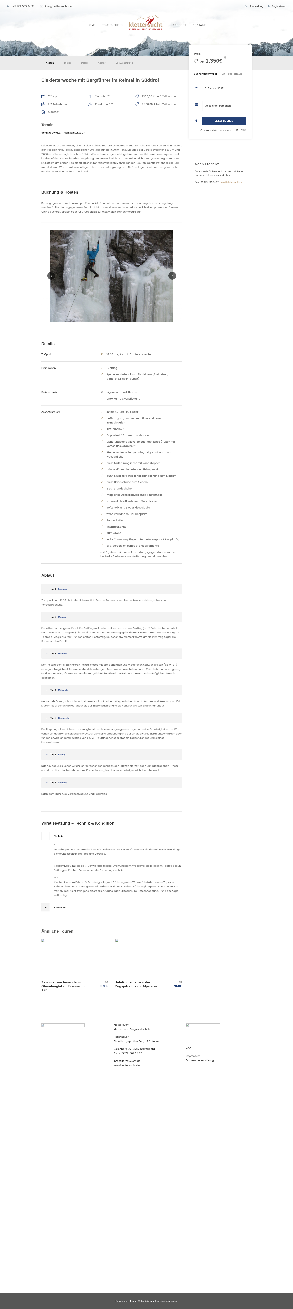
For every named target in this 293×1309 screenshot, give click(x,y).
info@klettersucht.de (231, 182)
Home (91, 25)
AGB (188, 1048)
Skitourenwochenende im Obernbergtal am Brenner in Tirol (63, 986)
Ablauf (101, 62)
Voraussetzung (124, 62)
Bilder (67, 62)
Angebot (179, 25)
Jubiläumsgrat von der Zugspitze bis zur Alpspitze (136, 984)
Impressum (193, 1056)
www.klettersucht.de (127, 1065)
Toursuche (110, 25)
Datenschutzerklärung (200, 1060)
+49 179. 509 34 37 (130, 1053)
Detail (84, 62)
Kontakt (199, 25)
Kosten (50, 62)
